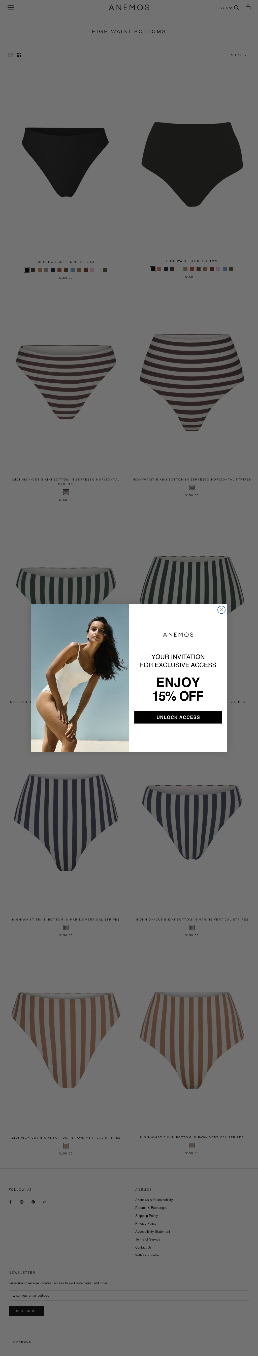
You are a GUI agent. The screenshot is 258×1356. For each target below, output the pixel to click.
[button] (178, 717)
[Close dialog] (221, 610)
